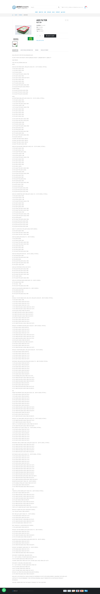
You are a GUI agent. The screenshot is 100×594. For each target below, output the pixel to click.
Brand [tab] (36, 50)
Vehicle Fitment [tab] (44, 50)
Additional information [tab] (27, 50)
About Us (41, 12)
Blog (53, 12)
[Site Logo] (20, 7)
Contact (58, 12)
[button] (4, 590)
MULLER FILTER (40, 40)
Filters (41, 29)
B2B (45, 12)
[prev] (66, 20)
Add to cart (51, 35)
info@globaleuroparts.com (78, 7)
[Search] (59, 7)
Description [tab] (15, 50)
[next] (68, 20)
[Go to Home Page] (12, 15)
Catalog (49, 12)
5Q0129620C (40, 31)
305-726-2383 (65, 7)
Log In (63, 12)
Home (36, 12)
